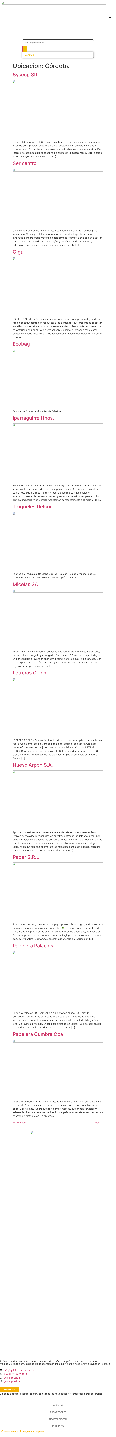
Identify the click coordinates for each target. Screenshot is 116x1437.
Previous (19, 1122)
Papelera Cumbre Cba (38, 1034)
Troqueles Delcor (32, 506)
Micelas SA (25, 584)
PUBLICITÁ (58, 1426)
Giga (18, 252)
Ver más (29, 54)
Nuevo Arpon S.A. (33, 765)
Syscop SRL (26, 75)
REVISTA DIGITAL (58, 1419)
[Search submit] (24, 49)
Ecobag (21, 344)
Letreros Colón (29, 673)
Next (99, 1122)
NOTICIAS (58, 1405)
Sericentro (25, 163)
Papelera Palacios (33, 946)
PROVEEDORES (58, 1412)
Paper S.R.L (26, 857)
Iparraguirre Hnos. (33, 418)
